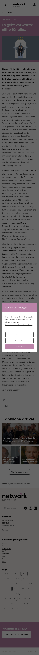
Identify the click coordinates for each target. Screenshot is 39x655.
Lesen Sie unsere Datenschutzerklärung (19, 325)
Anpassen (19, 335)
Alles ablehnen (19, 341)
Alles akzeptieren (20, 347)
